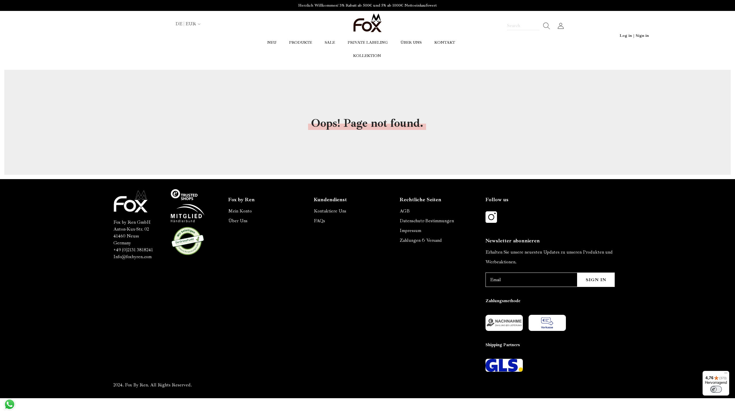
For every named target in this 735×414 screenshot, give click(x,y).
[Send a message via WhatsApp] (9, 404)
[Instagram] (491, 217)
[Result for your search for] (544, 25)
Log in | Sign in (634, 35)
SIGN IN (596, 280)
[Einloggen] (560, 25)
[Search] (528, 25)
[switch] (716, 389)
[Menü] (725, 374)
